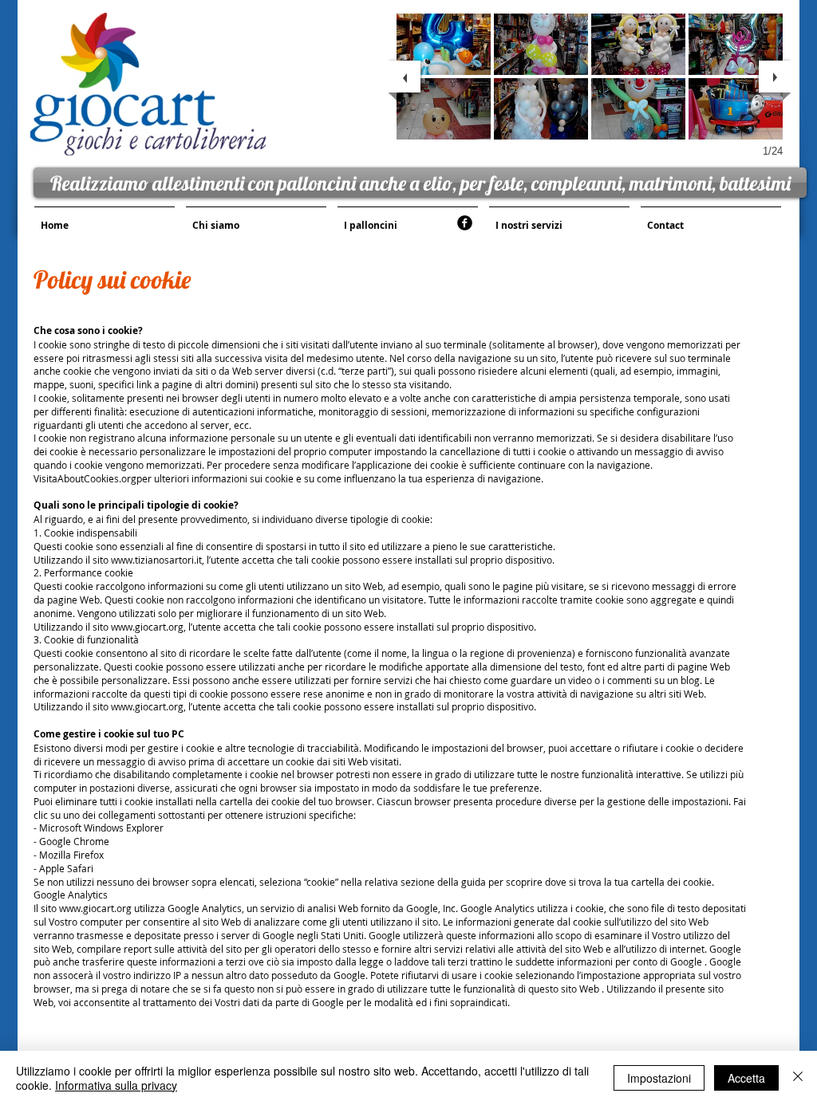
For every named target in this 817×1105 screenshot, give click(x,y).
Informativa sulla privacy (116, 1085)
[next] (775, 76)
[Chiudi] (797, 1078)
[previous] (404, 76)
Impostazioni (659, 1078)
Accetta (746, 1078)
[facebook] (464, 222)
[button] (444, 44)
